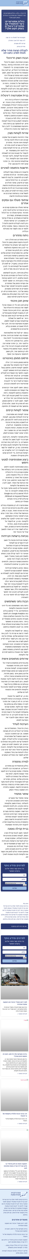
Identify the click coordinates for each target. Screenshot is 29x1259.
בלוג (17, 13)
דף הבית (23, 13)
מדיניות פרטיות (12, 883)
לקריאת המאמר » (22, 1014)
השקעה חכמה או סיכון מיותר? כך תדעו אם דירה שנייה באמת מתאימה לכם (15, 1166)
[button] (12, 3)
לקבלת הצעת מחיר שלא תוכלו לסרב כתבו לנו (14, 51)
